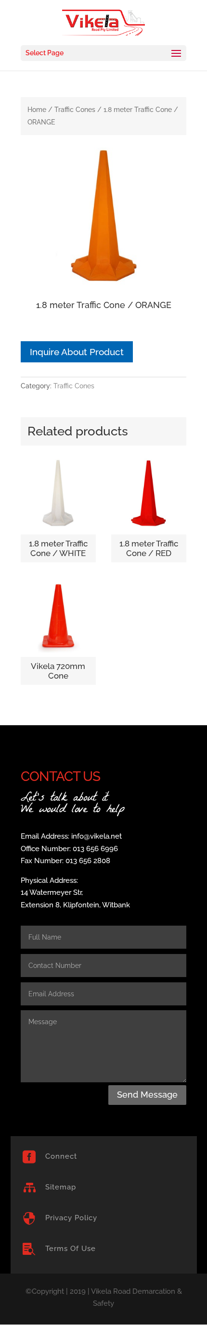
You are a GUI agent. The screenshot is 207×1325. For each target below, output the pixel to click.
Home (36, 109)
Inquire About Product (77, 352)
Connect (61, 1156)
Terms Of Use (70, 1248)
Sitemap (60, 1187)
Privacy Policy (71, 1218)
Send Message (147, 1095)
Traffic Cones (74, 109)
